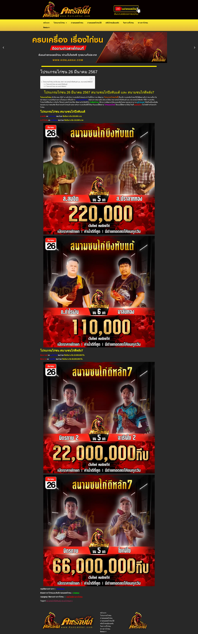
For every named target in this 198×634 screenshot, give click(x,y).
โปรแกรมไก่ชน (59, 23)
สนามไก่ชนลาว (67, 601)
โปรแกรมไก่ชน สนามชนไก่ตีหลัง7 (56, 86)
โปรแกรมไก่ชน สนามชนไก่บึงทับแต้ (56, 84)
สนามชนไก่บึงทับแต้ (53, 601)
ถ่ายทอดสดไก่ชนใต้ (94, 23)
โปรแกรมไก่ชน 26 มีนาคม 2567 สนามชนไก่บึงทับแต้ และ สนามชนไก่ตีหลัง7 (68, 82)
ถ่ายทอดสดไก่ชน (77, 23)
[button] (3, 47)
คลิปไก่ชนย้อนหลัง (112, 23)
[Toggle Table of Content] (90, 79)
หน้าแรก (46, 23)
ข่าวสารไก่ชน (143, 23)
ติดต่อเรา (46, 27)
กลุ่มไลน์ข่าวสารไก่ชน (74, 597)
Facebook (61, 589)
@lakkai (76, 593)
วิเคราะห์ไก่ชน (128, 23)
